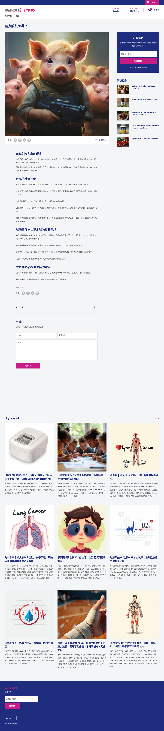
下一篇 (93, 307)
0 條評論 (102, 140)
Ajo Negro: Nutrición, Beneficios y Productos (143, 87)
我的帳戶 (133, 11)
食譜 (17, 16)
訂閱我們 (154, 2)
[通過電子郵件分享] (29, 140)
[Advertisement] (77, 399)
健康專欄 (8, 16)
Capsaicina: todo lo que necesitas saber (145, 139)
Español (8, 718)
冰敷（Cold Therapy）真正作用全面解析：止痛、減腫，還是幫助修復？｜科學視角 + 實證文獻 (81, 646)
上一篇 (20, 307)
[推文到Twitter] (24, 140)
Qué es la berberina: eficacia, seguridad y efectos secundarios (145, 127)
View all (157, 418)
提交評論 (28, 366)
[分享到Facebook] (15, 140)
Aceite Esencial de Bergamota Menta (144, 99)
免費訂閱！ (138, 61)
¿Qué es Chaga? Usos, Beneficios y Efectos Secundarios (144, 113)
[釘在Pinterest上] (20, 140)
